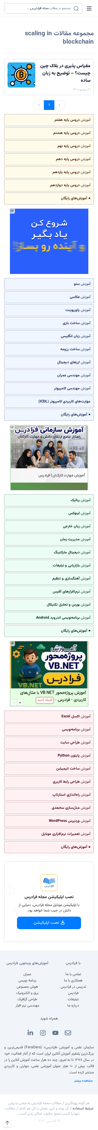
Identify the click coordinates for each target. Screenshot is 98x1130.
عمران (27, 974)
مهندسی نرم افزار (27, 1006)
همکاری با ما (73, 980)
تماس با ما (73, 974)
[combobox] (40, 8)
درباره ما (73, 1006)
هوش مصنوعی (27, 987)
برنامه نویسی (27, 980)
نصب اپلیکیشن (46, 923)
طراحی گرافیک (27, 999)
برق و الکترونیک (27, 993)
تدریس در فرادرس (73, 987)
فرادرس (73, 993)
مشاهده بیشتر (83, 1081)
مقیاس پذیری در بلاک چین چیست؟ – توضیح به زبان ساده (65, 73)
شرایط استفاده (83, 1108)
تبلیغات (73, 999)
